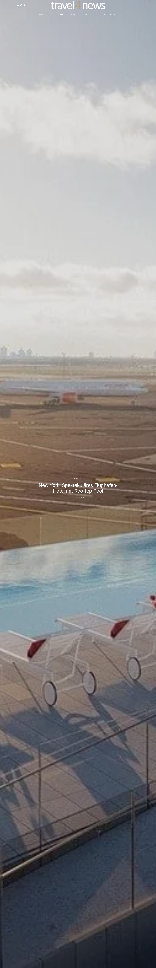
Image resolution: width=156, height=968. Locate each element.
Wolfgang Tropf (71, 497)
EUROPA (41, 15)
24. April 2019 (85, 497)
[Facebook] (17, 5)
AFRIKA (95, 15)
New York (78, 479)
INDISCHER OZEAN (109, 15)
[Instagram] (21, 5)
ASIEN (73, 15)
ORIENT (62, 15)
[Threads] (24, 5)
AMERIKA (84, 15)
